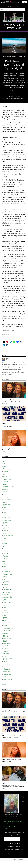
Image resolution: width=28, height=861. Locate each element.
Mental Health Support (8, 592)
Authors (5, 476)
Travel (4, 666)
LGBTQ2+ (5, 576)
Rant (4, 623)
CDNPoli (5, 507)
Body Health (5, 491)
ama (4, 468)
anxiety (4, 473)
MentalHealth (6, 594)
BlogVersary (5, 489)
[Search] (26, 9)
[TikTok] (15, 6)
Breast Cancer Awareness (8, 496)
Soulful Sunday (6, 643)
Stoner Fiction (6, 650)
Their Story (12, 399)
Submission (5, 651)
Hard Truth (5, 558)
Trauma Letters (6, 664)
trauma (4, 663)
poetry (4, 614)
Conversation (6, 523)
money (4, 599)
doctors (5, 533)
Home (4, 566)
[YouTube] (17, 843)
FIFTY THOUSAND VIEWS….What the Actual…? (11, 401)
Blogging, (5, 487)
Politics (4, 615)
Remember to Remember (8, 628)
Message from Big (7, 596)
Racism (4, 620)
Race (4, 618)
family (4, 540)
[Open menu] (14, 33)
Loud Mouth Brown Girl (14, 26)
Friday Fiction (6, 551)
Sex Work (5, 640)
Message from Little (7, 597)
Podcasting (5, 612)
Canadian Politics (6, 504)
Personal (5, 609)
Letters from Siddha (7, 574)
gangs (4, 555)
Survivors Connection (7, 658)
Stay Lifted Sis (13, 448)
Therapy (5, 661)
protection (23, 98)
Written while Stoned (7, 686)
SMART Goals (6, 641)
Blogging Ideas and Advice (8, 486)
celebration (5, 509)
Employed (5, 537)
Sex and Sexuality (7, 638)
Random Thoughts (7, 622)
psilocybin (5, 617)
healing (4, 560)
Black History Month (7, 483)
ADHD (4, 465)
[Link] (19, 6)
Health (4, 561)
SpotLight (5, 646)
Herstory (20, 56)
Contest (5, 522)
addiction (5, 463)
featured (16, 56)
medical (5, 586)
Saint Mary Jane (6, 630)
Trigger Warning (6, 668)
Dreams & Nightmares (8, 535)
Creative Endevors (7, 527)
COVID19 (5, 525)
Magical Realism (6, 581)
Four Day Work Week (7, 550)
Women (5, 677)
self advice (5, 633)
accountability (5, 98)
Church (4, 515)
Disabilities (5, 530)
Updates (5, 672)
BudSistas (5, 501)
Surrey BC (5, 654)
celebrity (5, 512)
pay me (4, 607)
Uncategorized (6, 669)
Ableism (5, 460)
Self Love (4, 100)
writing (4, 684)
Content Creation (7, 520)
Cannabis (5, 505)
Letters (23, 56)
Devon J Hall (14, 94)
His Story (8, 399)
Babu (4, 478)
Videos (4, 676)
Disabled (5, 532)
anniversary (5, 471)
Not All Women (6, 605)
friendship (5, 553)
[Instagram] (12, 6)
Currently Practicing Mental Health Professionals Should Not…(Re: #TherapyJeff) (13, 785)
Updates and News (7, 674)
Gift (24, 2)
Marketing (5, 584)
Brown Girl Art (6, 497)
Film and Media (6, 546)
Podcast (5, 610)
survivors (5, 656)
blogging (5, 484)
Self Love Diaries (6, 636)
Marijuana (5, 582)
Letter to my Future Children (9, 568)
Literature (5, 577)
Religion (5, 625)
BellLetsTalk (5, 481)
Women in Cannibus (7, 679)
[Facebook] (8, 6)
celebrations (6, 510)
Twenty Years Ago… (6, 449)
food (4, 548)
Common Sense (6, 517)
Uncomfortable (6, 671)
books (4, 492)
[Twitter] (10, 6)
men (4, 591)
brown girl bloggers (7, 499)
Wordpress (5, 681)
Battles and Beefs (10, 56)
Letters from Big (6, 571)
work (4, 682)
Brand (4, 494)
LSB (4, 579)
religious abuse (6, 627)
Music (4, 600)
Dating (4, 528)
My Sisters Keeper (7, 602)
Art (4, 474)
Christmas (5, 514)
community (5, 519)
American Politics (6, 469)
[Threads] (17, 6)
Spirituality (5, 645)
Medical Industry (6, 587)
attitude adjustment (13, 98)
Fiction (4, 545)
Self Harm (5, 635)
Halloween (5, 556)
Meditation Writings (7, 589)
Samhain (5, 632)
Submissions (6, 653)
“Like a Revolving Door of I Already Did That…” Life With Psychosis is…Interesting (13, 425)
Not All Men (5, 604)
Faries (4, 542)
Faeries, (4, 538)
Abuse (4, 461)
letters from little (6, 573)
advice (4, 56)
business (5, 502)
